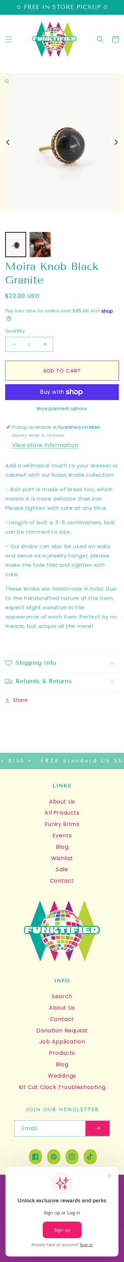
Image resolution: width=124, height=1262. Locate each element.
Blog (62, 847)
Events (62, 835)
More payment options (62, 408)
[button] (8, 39)
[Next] (116, 142)
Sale (62, 869)
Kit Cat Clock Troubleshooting (62, 1087)
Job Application (62, 1042)
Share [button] (20, 700)
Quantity (15, 331)
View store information (45, 445)
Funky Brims (62, 824)
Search (62, 996)
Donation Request (62, 1031)
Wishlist (62, 858)
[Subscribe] (97, 1128)
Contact (62, 881)
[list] (62, 142)
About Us (62, 802)
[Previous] (8, 142)
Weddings (62, 1076)
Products (62, 1053)
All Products (61, 813)
